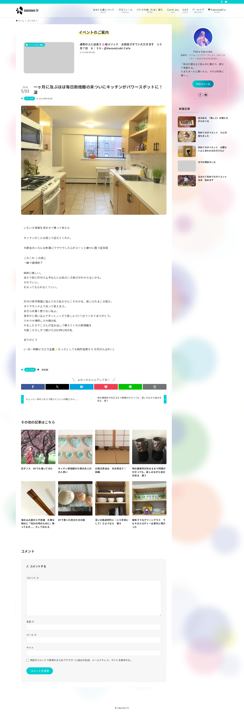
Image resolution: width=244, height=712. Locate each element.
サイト (30, 647)
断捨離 (45, 369)
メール (31, 634)
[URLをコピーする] (154, 387)
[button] (33, 387)
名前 (30, 621)
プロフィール (203, 84)
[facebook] (222, 2)
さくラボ (29, 98)
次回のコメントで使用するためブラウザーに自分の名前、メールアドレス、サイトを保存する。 (81, 660)
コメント (32, 577)
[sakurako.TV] (27, 10)
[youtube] (226, 2)
